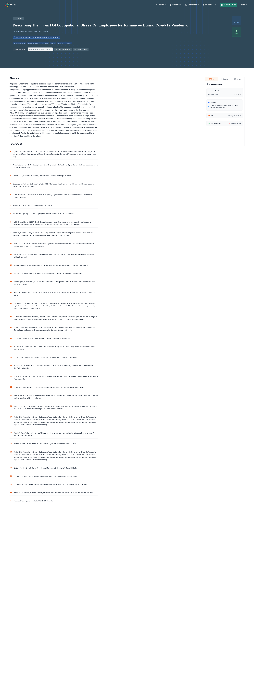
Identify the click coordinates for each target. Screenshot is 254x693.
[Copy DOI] (50, 49)
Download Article (82, 49)
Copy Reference (63, 49)
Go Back (20, 19)
